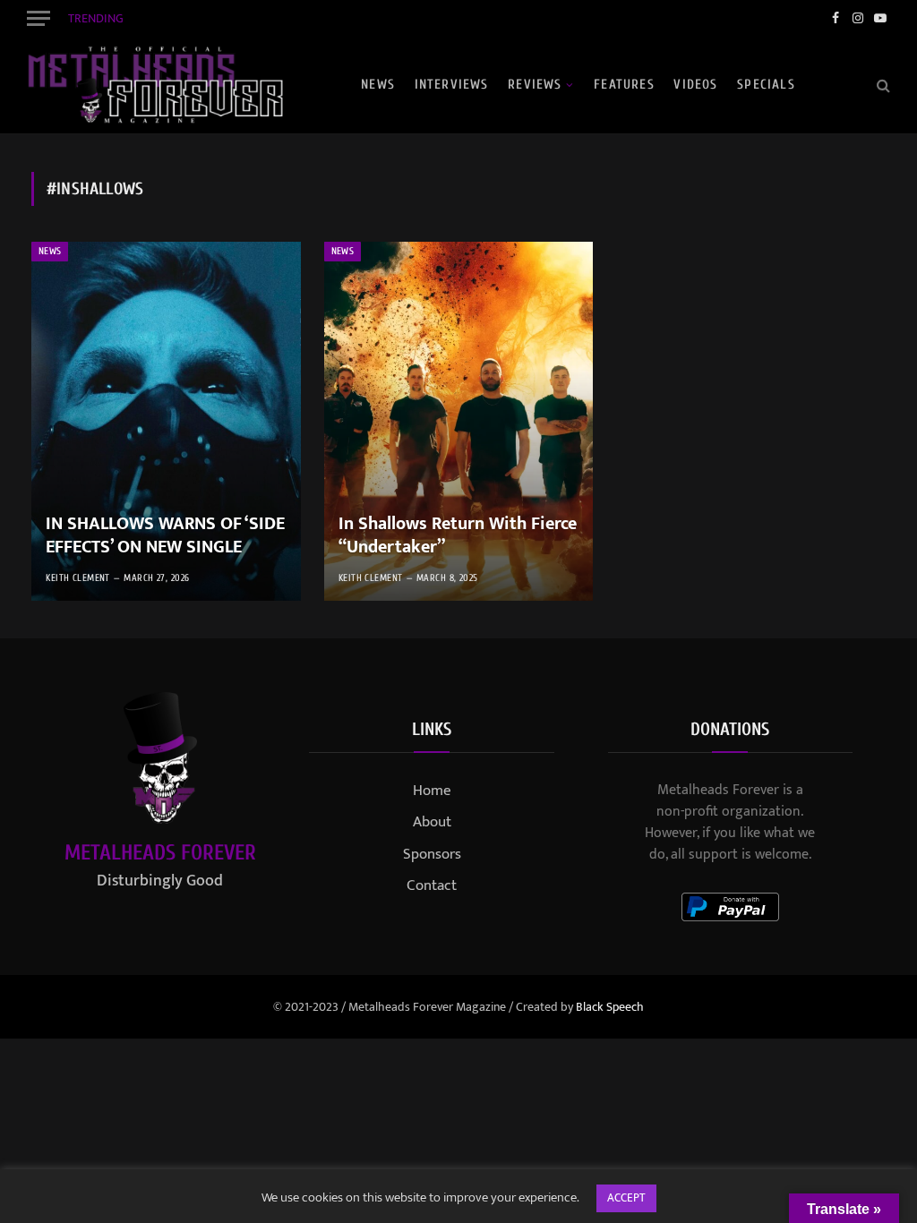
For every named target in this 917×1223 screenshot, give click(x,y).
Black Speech (610, 1006)
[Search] (881, 84)
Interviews (452, 84)
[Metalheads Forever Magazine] (155, 85)
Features (624, 84)
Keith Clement (78, 578)
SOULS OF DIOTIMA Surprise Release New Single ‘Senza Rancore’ (313, 18)
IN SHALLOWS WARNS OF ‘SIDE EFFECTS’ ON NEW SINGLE (165, 536)
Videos (695, 84)
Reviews (534, 84)
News (378, 84)
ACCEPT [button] (626, 1198)
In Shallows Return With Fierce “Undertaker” (458, 536)
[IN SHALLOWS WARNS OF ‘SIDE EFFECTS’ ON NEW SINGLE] (166, 421)
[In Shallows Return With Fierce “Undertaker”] (459, 421)
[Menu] (38, 18)
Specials (766, 84)
